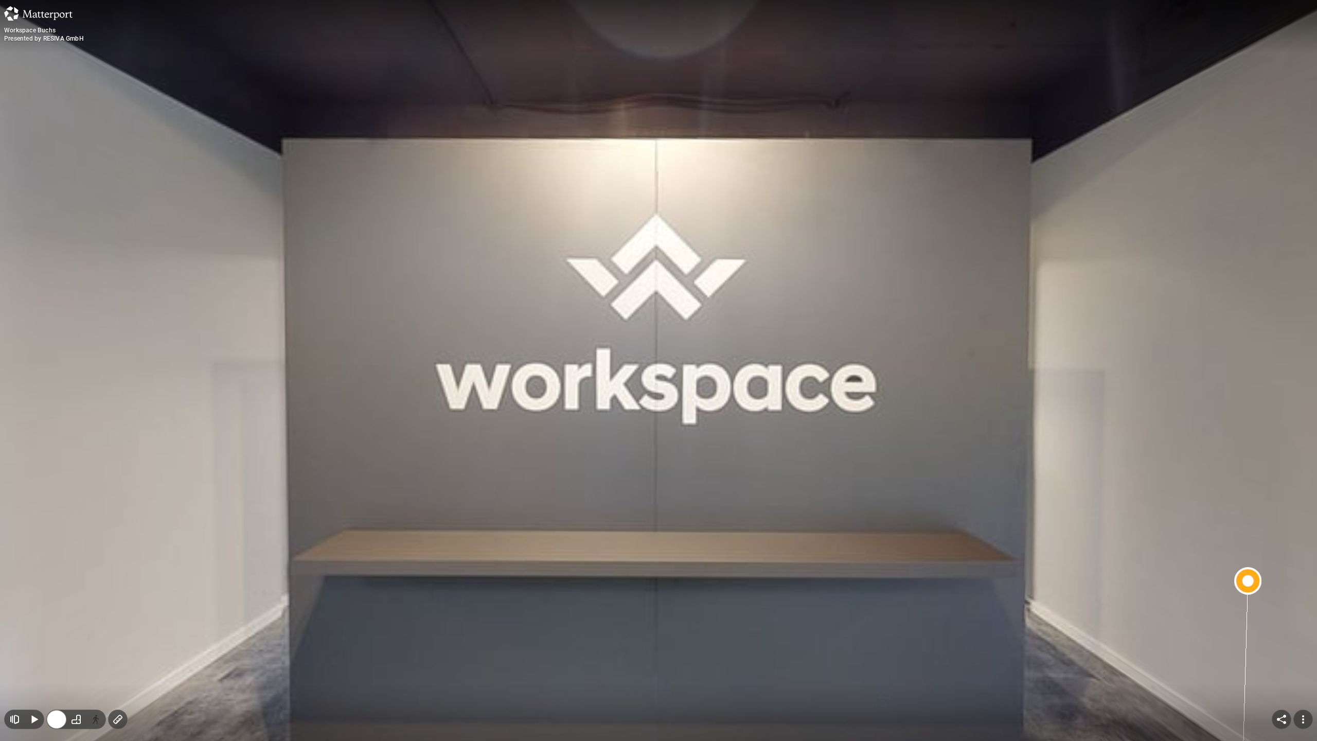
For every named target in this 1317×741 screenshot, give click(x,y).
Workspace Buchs (30, 30)
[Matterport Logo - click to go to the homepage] (38, 13)
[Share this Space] (1281, 719)
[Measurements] (118, 719)
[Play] (34, 719)
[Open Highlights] (14, 719)
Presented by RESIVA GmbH (44, 38)
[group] (76, 719)
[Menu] (1303, 719)
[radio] (56, 719)
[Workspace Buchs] (658, 370)
